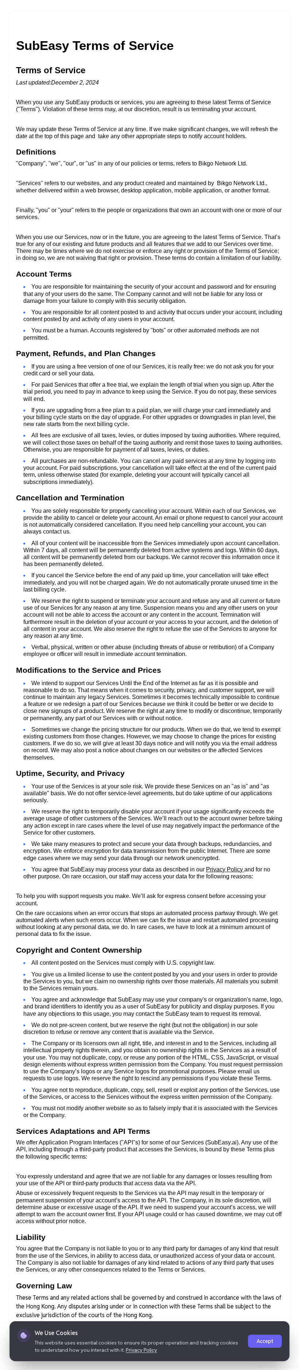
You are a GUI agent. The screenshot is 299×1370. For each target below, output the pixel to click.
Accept (265, 1341)
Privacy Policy (141, 1350)
